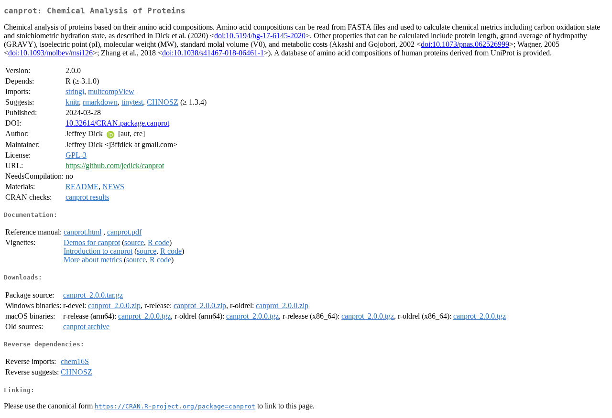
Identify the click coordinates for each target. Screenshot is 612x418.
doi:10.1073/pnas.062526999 (465, 44)
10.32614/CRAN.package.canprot (117, 123)
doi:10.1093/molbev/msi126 (50, 53)
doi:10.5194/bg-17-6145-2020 (260, 36)
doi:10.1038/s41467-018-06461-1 (213, 53)
